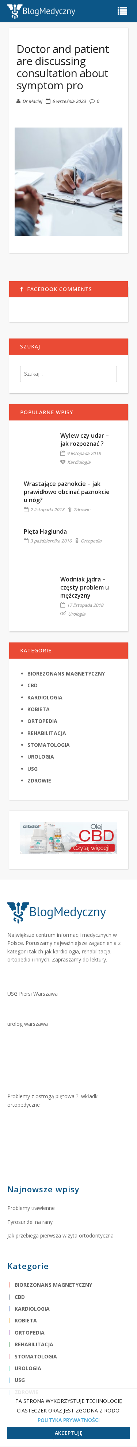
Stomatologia (48, 744)
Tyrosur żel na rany (30, 1221)
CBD (32, 685)
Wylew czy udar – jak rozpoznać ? (84, 439)
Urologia (76, 614)
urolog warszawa (27, 1023)
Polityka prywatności (69, 1419)
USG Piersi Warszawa (32, 993)
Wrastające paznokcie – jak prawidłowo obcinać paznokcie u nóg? (67, 492)
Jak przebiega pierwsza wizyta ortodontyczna (60, 1235)
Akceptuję (69, 1432)
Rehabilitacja (46, 733)
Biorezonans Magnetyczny (66, 673)
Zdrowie (81, 509)
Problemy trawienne (31, 1207)
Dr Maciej (32, 101)
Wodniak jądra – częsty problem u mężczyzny (84, 587)
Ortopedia (91, 541)
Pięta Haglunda (45, 531)
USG (32, 768)
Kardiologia (79, 462)
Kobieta (38, 709)
